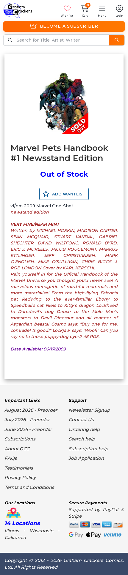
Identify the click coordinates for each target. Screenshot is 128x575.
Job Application (86, 458)
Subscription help (88, 448)
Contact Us (81, 419)
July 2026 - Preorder (27, 419)
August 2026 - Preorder (30, 410)
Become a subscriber (69, 26)
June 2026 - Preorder (28, 429)
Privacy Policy (20, 477)
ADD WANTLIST (68, 194)
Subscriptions (19, 439)
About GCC (16, 448)
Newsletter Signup (89, 410)
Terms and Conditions (29, 487)
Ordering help (84, 429)
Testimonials (18, 468)
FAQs (10, 458)
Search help (81, 439)
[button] (102, 10)
